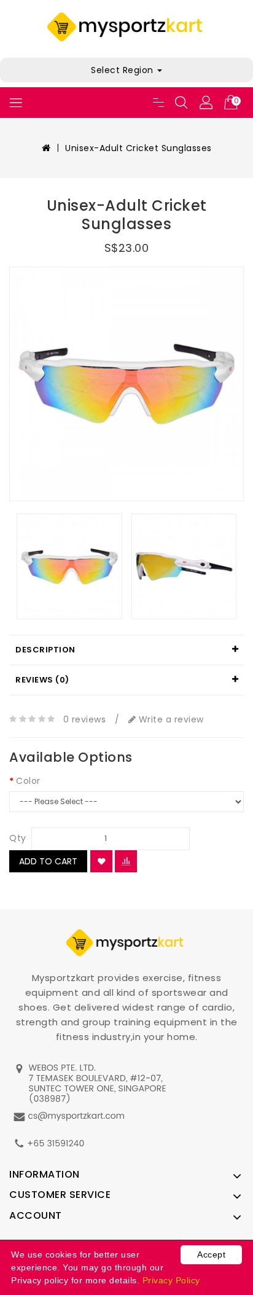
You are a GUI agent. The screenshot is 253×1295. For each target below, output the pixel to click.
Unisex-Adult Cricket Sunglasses (138, 148)
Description (45, 649)
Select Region (123, 70)
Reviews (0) (42, 680)
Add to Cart (48, 861)
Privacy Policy (171, 1280)
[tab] (126, 650)
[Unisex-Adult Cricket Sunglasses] (126, 384)
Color (28, 780)
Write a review (170, 719)
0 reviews (84, 719)
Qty (17, 837)
